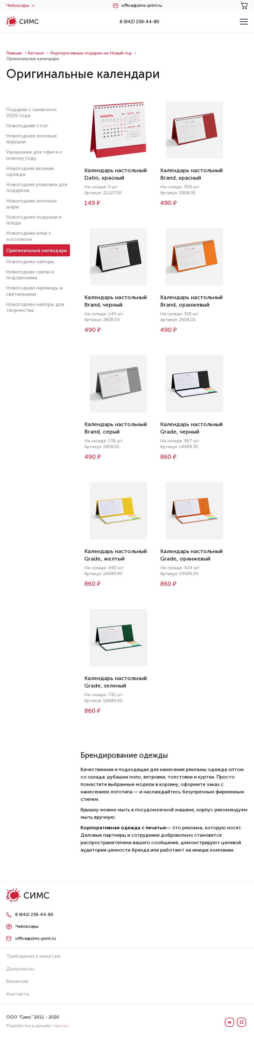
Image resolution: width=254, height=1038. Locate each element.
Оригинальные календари (36, 250)
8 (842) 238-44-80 (139, 21)
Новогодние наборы (30, 261)
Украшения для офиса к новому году (34, 155)
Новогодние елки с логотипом (28, 236)
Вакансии (17, 981)
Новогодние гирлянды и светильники (34, 291)
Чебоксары (17, 5)
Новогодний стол (27, 126)
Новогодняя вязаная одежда (30, 171)
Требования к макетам (33, 956)
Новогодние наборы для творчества (35, 307)
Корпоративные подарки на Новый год (91, 53)
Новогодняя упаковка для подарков (36, 187)
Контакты (17, 994)
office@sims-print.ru (141, 5)
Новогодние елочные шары (31, 204)
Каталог (36, 53)
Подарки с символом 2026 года (31, 112)
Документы (20, 969)
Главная (14, 53)
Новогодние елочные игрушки (31, 139)
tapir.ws (61, 1025)
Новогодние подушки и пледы (34, 220)
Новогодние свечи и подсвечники (30, 275)
